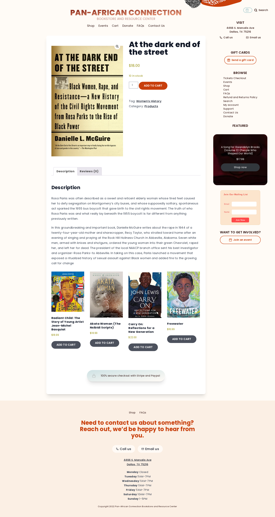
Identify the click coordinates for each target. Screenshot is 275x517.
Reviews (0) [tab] (89, 171)
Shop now (240, 167)
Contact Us (156, 26)
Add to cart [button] (66, 345)
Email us (255, 37)
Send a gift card (243, 60)
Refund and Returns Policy (240, 97)
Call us (228, 37)
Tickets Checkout (234, 78)
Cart (115, 26)
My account (231, 105)
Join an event (242, 240)
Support (228, 109)
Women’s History (148, 101)
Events (103, 26)
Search (228, 101)
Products (151, 106)
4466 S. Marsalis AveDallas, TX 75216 (240, 30)
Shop (91, 26)
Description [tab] (65, 171)
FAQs (140, 26)
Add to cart (153, 85)
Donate (127, 26)
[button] (117, 46)
